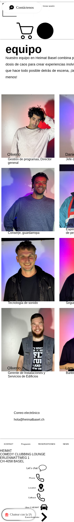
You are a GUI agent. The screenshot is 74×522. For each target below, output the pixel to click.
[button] (37, 31)
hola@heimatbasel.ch (29, 419)
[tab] (8, 444)
